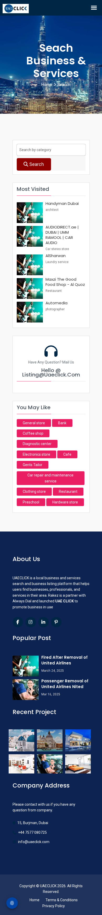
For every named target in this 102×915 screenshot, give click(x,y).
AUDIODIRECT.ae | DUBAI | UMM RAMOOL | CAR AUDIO (62, 234)
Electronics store (36, 454)
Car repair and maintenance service (50, 478)
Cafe (67, 454)
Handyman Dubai (62, 203)
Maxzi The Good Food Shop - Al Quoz (65, 282)
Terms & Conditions (62, 900)
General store (34, 423)
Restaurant (68, 491)
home (46, 84)
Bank (62, 423)
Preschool (31, 502)
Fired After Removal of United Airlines (64, 660)
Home (34, 900)
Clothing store (34, 491)
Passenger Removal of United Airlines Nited (64, 683)
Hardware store (65, 502)
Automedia (56, 303)
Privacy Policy (53, 906)
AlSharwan (56, 255)
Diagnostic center (37, 444)
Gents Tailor (32, 465)
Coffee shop (33, 433)
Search (36, 164)
